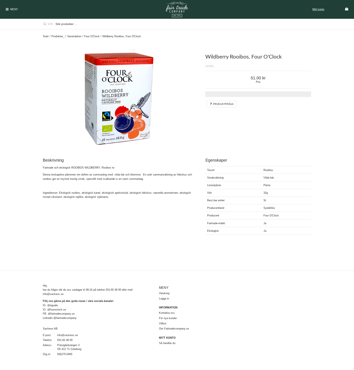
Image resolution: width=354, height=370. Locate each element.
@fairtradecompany (65, 317)
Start (46, 36)
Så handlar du (167, 343)
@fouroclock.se (57, 309)
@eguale (52, 305)
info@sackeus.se (53, 294)
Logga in (164, 298)
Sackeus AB (50, 328)
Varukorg (164, 293)
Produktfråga (223, 104)
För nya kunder (168, 318)
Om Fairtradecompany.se (174, 328)
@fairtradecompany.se (61, 313)
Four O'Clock (92, 36)
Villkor (162, 323)
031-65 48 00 (65, 340)
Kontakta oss (167, 312)
